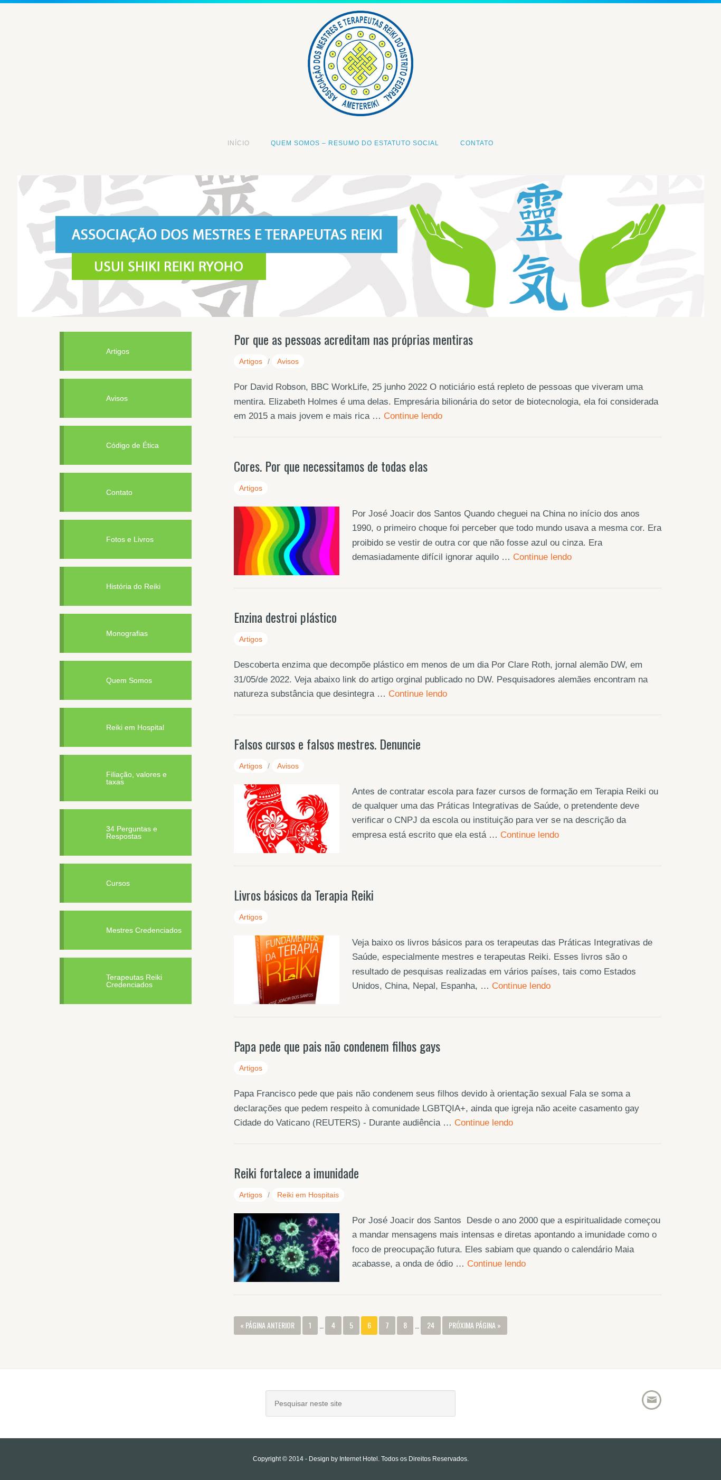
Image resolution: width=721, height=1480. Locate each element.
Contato (119, 492)
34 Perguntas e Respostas (131, 832)
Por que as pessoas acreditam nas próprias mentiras (353, 339)
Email (651, 1400)
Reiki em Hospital (135, 727)
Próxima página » (475, 1325)
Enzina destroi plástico (285, 616)
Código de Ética (132, 445)
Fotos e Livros (130, 539)
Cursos (118, 883)
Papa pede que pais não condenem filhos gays (337, 1045)
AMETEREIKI (152, 1407)
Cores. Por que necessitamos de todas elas (331, 465)
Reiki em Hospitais (308, 1195)
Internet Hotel (358, 1459)
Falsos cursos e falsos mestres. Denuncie (327, 743)
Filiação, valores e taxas (136, 778)
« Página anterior (267, 1325)
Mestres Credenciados (144, 930)
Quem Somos (129, 680)
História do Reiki (133, 586)
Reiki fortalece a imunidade (296, 1172)
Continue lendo (413, 416)
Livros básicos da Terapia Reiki (304, 894)
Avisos (288, 361)
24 (430, 1325)
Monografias (127, 633)
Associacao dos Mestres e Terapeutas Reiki (360, 28)
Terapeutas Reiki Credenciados (134, 981)
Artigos (250, 361)
